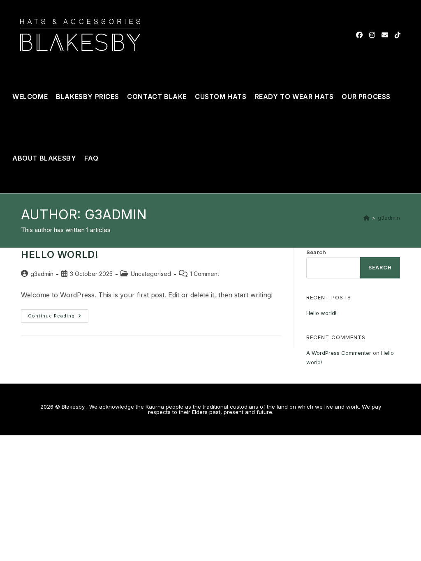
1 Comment (204, 273)
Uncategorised (151, 273)
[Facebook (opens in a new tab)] (359, 35)
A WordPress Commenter (338, 352)
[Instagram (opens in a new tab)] (372, 35)
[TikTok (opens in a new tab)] (397, 35)
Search (316, 252)
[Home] (366, 217)
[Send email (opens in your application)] (384, 35)
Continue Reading (58, 314)
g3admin (389, 217)
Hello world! (59, 254)
